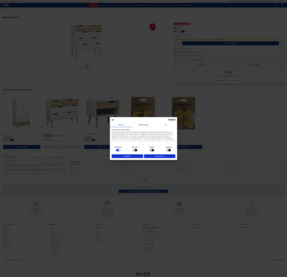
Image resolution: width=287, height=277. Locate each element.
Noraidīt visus (127, 156)
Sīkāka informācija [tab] (143, 125)
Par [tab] (166, 125)
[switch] (135, 150)
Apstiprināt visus (159, 156)
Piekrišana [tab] (121, 125)
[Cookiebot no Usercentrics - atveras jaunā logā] (168, 120)
